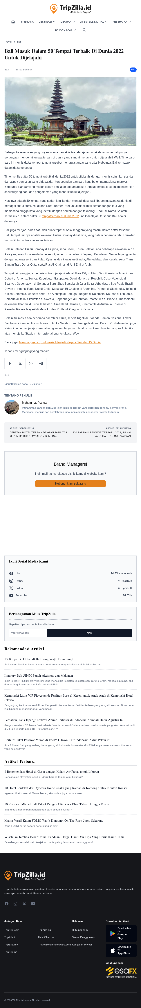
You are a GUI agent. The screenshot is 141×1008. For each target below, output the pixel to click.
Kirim (90, 632)
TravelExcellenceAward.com (54, 944)
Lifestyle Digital (92, 21)
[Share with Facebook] (10, 363)
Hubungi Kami (80, 929)
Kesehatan (120, 21)
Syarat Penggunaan (83, 937)
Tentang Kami (63, 29)
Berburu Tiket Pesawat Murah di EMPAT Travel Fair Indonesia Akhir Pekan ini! (57, 739)
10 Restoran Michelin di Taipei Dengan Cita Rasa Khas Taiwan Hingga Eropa (56, 804)
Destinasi (45, 21)
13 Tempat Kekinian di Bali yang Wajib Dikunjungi (38, 659)
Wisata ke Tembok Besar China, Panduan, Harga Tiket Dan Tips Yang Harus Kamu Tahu (64, 836)
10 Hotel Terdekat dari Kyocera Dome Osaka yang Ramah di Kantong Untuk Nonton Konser (65, 788)
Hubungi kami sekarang (70, 483)
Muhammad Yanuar (35, 402)
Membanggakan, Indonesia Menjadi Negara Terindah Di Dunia (60, 342)
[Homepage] (13, 22)
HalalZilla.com (46, 937)
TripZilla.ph (10, 951)
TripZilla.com (11, 929)
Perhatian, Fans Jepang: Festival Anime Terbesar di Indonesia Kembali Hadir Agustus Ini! (64, 719)
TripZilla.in (10, 937)
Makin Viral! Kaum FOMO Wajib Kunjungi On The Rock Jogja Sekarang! (54, 820)
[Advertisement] (70, 525)
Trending (27, 21)
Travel (8, 41)
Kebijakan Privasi (82, 944)
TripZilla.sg (44, 929)
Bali (19, 41)
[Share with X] (20, 363)
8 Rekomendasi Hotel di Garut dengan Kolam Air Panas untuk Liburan (51, 771)
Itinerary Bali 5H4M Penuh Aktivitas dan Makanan (38, 675)
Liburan (65, 21)
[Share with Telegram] (41, 363)
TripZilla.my (11, 944)
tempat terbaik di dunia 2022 (60, 216)
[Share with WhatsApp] (31, 363)
